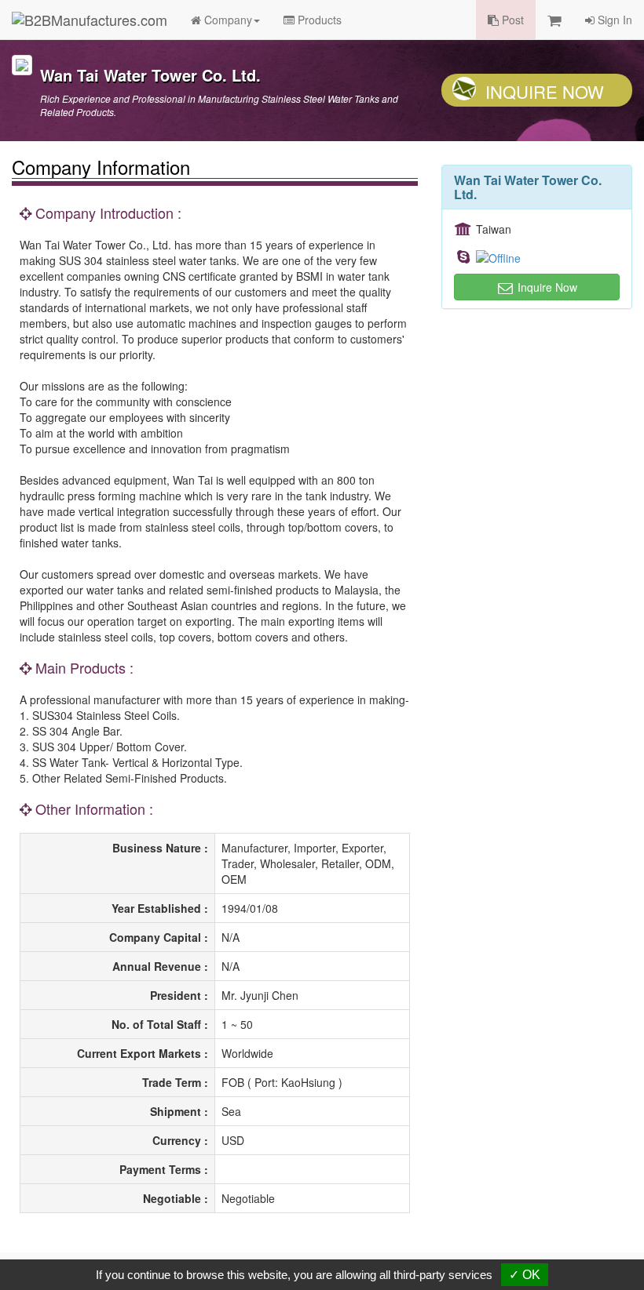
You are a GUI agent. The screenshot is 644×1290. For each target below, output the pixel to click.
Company (226, 19)
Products (318, 19)
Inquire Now (544, 91)
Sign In (613, 19)
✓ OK (524, 1274)
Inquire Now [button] (545, 287)
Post (511, 19)
